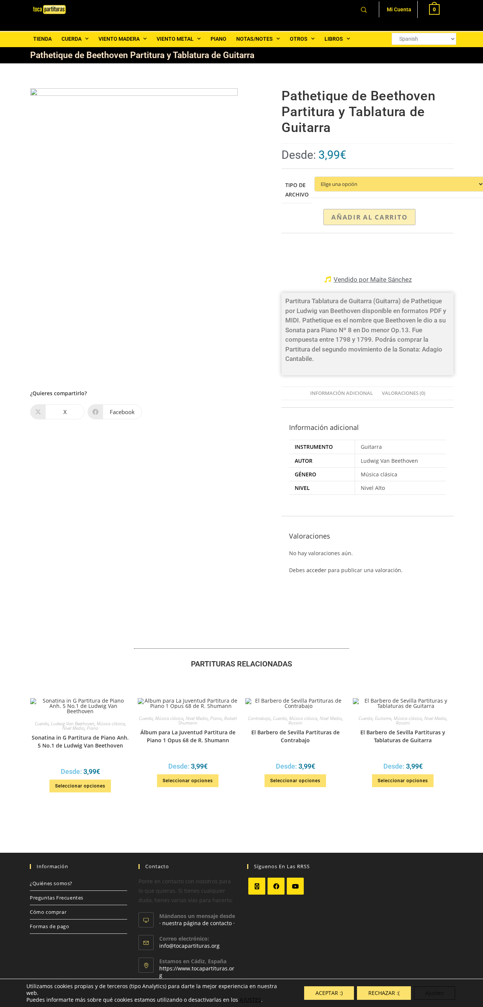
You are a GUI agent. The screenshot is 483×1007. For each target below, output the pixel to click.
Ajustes (434, 992)
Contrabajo (259, 718)
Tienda (42, 39)
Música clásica (111, 723)
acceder (316, 570)
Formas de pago (49, 926)
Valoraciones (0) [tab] (403, 393)
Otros (299, 39)
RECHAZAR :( (384, 992)
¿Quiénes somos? (51, 883)
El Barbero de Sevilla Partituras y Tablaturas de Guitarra (402, 736)
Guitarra (383, 718)
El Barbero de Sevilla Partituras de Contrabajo (295, 736)
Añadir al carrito (369, 217)
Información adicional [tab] (341, 393)
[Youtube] (295, 886)
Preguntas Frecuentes (56, 897)
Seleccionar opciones (80, 786)
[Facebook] (276, 886)
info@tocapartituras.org (189, 945)
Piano (218, 39)
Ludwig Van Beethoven (72, 723)
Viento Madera (119, 39)
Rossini (295, 723)
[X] (256, 886)
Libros (334, 39)
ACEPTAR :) (329, 992)
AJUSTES (250, 999)
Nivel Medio (73, 728)
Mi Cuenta (399, 9)
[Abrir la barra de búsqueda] (364, 9)
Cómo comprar (48, 912)
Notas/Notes (254, 39)
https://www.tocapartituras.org (196, 972)
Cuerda (72, 39)
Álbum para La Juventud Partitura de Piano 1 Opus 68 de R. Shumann (187, 736)
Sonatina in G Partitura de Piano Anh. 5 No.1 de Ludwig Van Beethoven (80, 741)
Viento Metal (175, 39)
